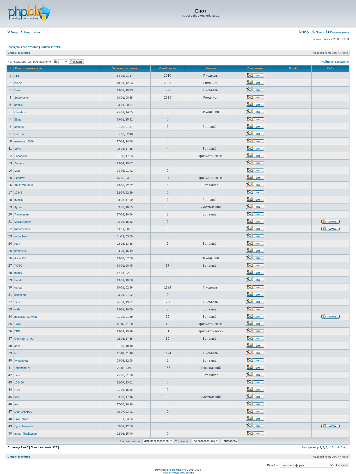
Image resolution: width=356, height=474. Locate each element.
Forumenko (177, 469)
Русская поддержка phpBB (178, 472)
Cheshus (20, 112)
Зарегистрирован (124, 68)
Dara (17, 90)
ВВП (17, 331)
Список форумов (19, 52)
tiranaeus (20, 251)
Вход (13, 32)
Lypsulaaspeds (24, 426)
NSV (17, 389)
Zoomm (19, 163)
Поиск (319, 32)
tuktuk (18, 272)
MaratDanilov (22, 221)
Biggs (17, 119)
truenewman (22, 229)
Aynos (18, 207)
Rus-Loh (19, 134)
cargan (18, 287)
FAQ (305, 32)
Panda (18, 280)
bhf (16, 353)
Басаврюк (20, 156)
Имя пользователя (28, 68)
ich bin (18, 83)
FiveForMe (21, 419)
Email (293, 68)
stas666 (19, 126)
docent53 (20, 258)
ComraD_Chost (24, 338)
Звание (210, 68)
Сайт (330, 68)
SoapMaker (21, 97)
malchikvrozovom (25, 316)
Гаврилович (22, 367)
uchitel (18, 104)
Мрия (17, 170)
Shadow (19, 177)
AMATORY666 (23, 185)
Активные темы (51, 47)
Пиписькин (21, 214)
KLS (17, 75)
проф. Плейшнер (25, 433)
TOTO (18, 265)
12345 (18, 192)
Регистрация (31, 32)
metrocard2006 (24, 141)
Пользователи (339, 32)
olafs (17, 309)
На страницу (310, 447)
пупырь (19, 199)
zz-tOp (18, 302)
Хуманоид (21, 360)
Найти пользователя (335, 61)
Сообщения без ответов (22, 47)
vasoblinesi (21, 236)
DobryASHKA (23, 411)
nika (17, 397)
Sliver (17, 148)
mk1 (17, 404)
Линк (17, 375)
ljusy (17, 243)
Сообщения (167, 68)
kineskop (20, 294)
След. (344, 447)
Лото (17, 324)
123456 (19, 382)
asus (17, 345)
